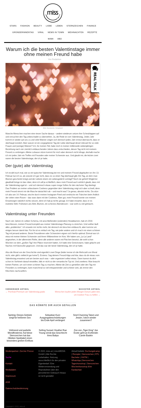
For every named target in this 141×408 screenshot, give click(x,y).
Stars (13, 26)
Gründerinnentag (23, 32)
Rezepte (92, 32)
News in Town (56, 32)
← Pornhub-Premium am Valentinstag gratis (25, 292)
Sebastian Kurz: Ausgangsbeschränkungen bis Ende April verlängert (53, 317)
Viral (41, 32)
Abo (59, 39)
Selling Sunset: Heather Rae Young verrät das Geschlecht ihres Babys (53, 333)
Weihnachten (76, 32)
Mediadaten (11, 370)
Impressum (11, 376)
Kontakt (9, 363)
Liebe (49, 26)
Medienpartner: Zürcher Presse (20, 351)
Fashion (25, 26)
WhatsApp (76, 360)
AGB (8, 382)
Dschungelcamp (92, 351)
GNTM (84, 357)
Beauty (38, 26)
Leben (59, 26)
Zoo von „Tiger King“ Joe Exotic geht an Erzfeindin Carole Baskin (86, 333)
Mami (51, 39)
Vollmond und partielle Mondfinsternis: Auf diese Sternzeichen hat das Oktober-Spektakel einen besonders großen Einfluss (20, 335)
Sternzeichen (75, 26)
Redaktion (56, 59)
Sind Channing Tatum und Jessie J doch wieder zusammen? (86, 317)
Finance (91, 26)
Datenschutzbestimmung (17, 388)
